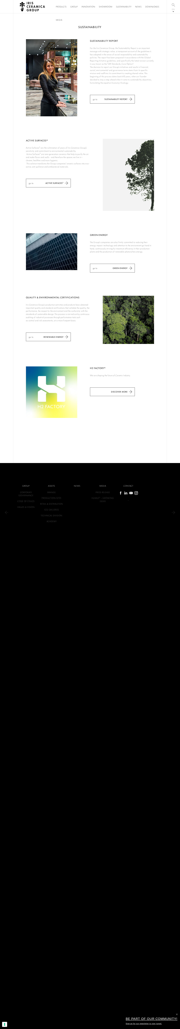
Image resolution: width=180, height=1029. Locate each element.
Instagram (136, 493)
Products (61, 6)
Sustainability (124, 6)
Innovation (88, 6)
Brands (51, 492)
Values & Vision (26, 507)
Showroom (105, 6)
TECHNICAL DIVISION (51, 515)
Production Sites (51, 498)
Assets (51, 485)
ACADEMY (52, 521)
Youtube (131, 493)
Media (59, 20)
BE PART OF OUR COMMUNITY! (151, 1019)
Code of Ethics (26, 501)
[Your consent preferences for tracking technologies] (4, 1024)
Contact (128, 485)
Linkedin (125, 493)
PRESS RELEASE (103, 492)
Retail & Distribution (51, 503)
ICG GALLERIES (51, 509)
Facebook (120, 493)
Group (74, 6)
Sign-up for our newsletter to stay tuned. (144, 1024)
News (138, 6)
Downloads (152, 6)
